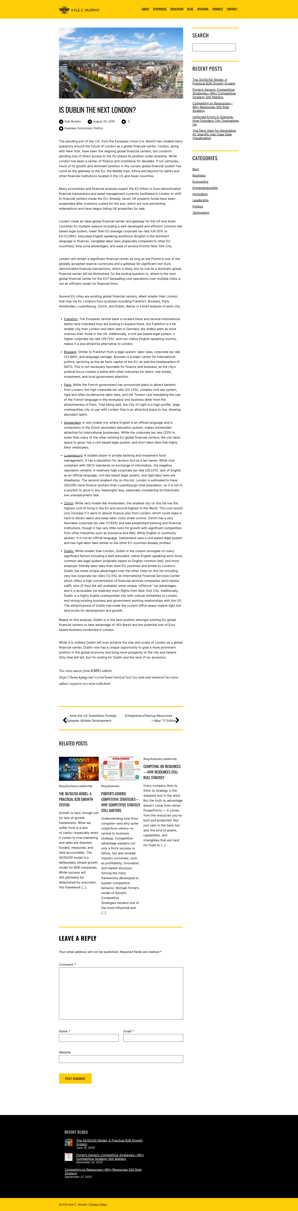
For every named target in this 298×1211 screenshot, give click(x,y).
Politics (98, 128)
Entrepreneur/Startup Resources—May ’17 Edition (150, 718)
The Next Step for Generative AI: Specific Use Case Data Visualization (214, 134)
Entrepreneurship (205, 188)
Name (64, 1031)
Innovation (200, 194)
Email (129, 1031)
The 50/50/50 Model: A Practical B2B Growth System (76, 799)
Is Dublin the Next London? (97, 109)
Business (70, 128)
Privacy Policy (98, 1204)
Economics (85, 128)
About (145, 9)
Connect (217, 9)
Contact (232, 9)
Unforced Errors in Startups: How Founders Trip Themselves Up (215, 120)
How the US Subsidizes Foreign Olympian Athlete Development (91, 718)
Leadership (85, 786)
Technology (201, 212)
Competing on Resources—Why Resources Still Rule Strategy (162, 771)
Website (65, 1052)
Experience (160, 9)
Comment (67, 964)
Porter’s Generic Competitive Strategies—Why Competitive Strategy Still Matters (120, 802)
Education (176, 9)
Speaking (203, 9)
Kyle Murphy (73, 121)
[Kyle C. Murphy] (81, 11)
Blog (190, 9)
